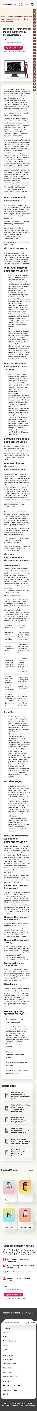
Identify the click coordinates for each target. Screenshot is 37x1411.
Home (3, 17)
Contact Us (7, 1372)
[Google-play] (8, 1394)
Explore (5, 1337)
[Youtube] (19, 1385)
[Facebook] (4, 1385)
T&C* (24, 51)
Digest (5, 1350)
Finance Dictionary (14, 17)
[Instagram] (11, 1385)
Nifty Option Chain (9, 1364)
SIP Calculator (8, 1360)
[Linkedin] (15, 1385)
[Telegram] (8, 1385)
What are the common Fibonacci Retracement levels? (15, 1054)
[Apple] (4, 1394)
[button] (32, 4)
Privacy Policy (7, 1368)
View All (30, 1170)
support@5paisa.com (10, 1376)
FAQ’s (5, 1345)
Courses (6, 1332)
